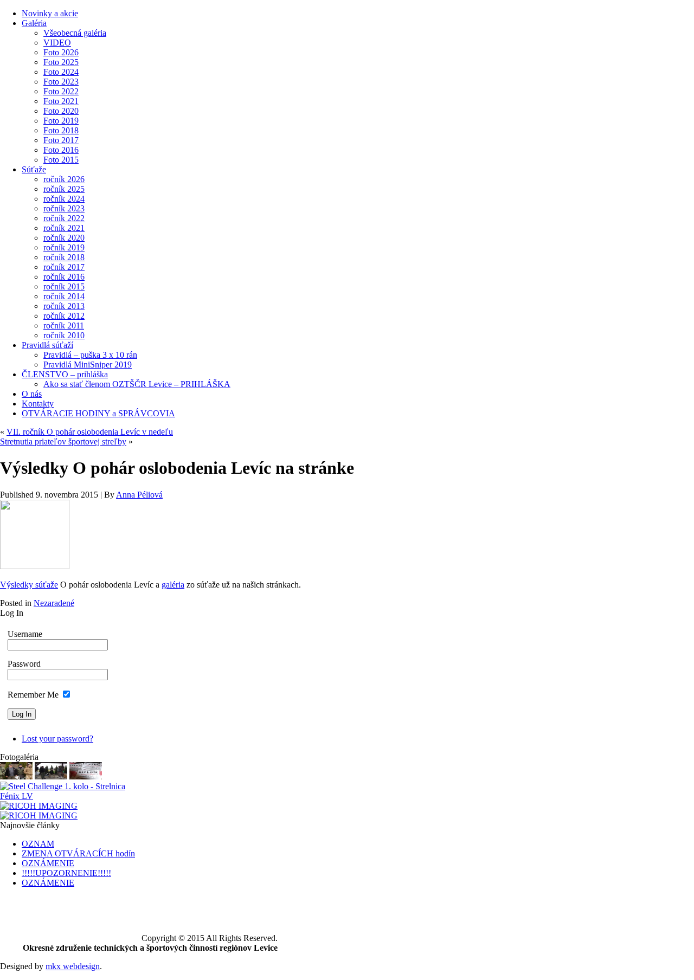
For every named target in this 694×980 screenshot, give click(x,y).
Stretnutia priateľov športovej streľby (63, 441)
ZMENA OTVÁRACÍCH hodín (78, 853)
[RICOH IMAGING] (16, 776)
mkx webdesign (73, 966)
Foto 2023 (61, 81)
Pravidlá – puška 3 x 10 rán (90, 354)
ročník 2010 (64, 335)
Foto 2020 (61, 110)
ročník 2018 (64, 257)
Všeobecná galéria (74, 32)
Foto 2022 (61, 91)
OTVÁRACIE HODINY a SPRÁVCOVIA (98, 413)
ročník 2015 (64, 286)
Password (24, 663)
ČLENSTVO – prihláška (65, 374)
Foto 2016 (61, 149)
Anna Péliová (139, 494)
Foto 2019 (61, 120)
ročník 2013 (64, 306)
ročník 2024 (64, 198)
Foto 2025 (61, 62)
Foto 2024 (61, 71)
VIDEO (57, 42)
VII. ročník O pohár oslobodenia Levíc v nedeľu (90, 431)
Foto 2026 (61, 52)
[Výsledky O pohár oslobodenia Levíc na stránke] (34, 566)
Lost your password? (57, 738)
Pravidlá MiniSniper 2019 (87, 364)
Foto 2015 (61, 159)
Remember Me (33, 694)
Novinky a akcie (50, 13)
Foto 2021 (61, 101)
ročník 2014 (64, 296)
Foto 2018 (61, 130)
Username (25, 634)
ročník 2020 (64, 237)
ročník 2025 (64, 189)
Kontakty (38, 403)
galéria (173, 584)
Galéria (34, 23)
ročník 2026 (64, 179)
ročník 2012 (64, 315)
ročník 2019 (64, 247)
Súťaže (34, 169)
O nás (32, 393)
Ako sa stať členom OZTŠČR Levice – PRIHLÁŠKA (136, 384)
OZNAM (38, 843)
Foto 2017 (61, 140)
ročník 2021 (64, 228)
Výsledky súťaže (29, 584)
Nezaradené (54, 603)
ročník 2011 (63, 325)
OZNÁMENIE (48, 863)
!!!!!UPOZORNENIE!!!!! (66, 873)
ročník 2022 (64, 218)
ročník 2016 (64, 276)
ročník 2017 (64, 267)
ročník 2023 (64, 208)
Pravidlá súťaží (47, 345)
